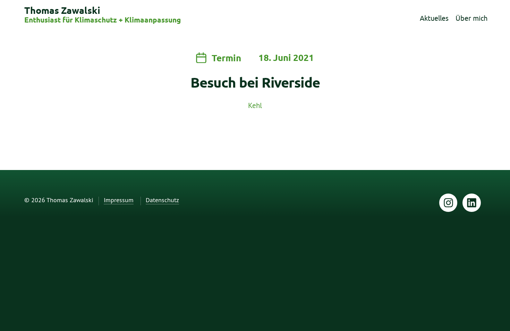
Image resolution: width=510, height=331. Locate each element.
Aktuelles (434, 18)
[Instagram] (448, 203)
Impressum (119, 200)
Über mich (471, 18)
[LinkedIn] (471, 203)
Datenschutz (162, 200)
